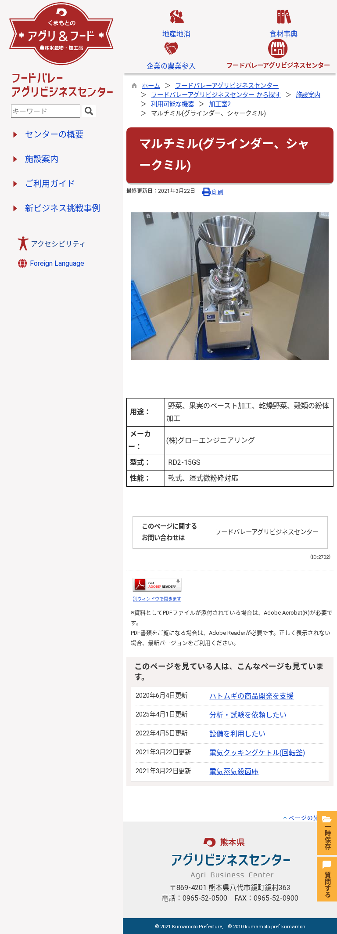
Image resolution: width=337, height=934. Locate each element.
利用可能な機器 (172, 104)
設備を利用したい (237, 734)
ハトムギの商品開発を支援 (251, 696)
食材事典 (283, 34)
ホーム (151, 86)
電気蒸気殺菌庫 (233, 771)
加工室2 (220, 104)
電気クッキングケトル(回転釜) (257, 753)
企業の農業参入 (171, 66)
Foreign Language (56, 263)
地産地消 (176, 34)
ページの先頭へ (310, 818)
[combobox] (45, 111)
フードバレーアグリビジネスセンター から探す (216, 95)
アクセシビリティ (58, 244)
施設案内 (308, 95)
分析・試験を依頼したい (248, 715)
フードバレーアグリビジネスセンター (227, 86)
